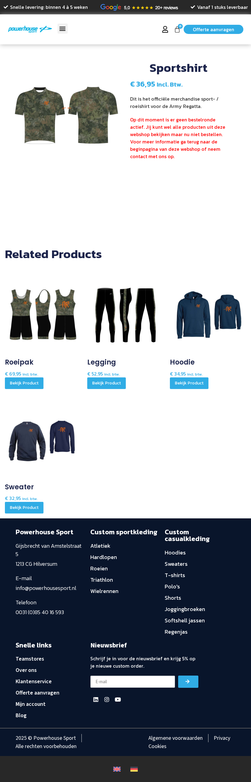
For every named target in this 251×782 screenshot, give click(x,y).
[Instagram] (106, 699)
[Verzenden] (188, 682)
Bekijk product (24, 383)
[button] (63, 29)
